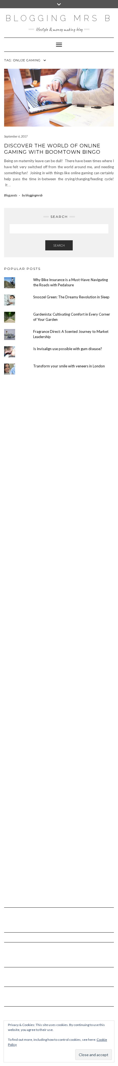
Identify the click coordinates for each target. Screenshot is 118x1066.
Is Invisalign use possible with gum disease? (67, 349)
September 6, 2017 (15, 136)
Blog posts (10, 195)
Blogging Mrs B (59, 18)
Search (59, 245)
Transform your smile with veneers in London (69, 366)
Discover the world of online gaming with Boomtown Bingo (52, 149)
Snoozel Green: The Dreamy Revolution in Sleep (71, 297)
